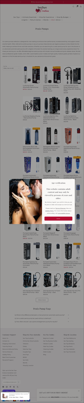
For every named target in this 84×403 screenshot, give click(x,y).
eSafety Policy (49, 211)
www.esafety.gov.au (64, 213)
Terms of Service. (60, 208)
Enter (58, 218)
